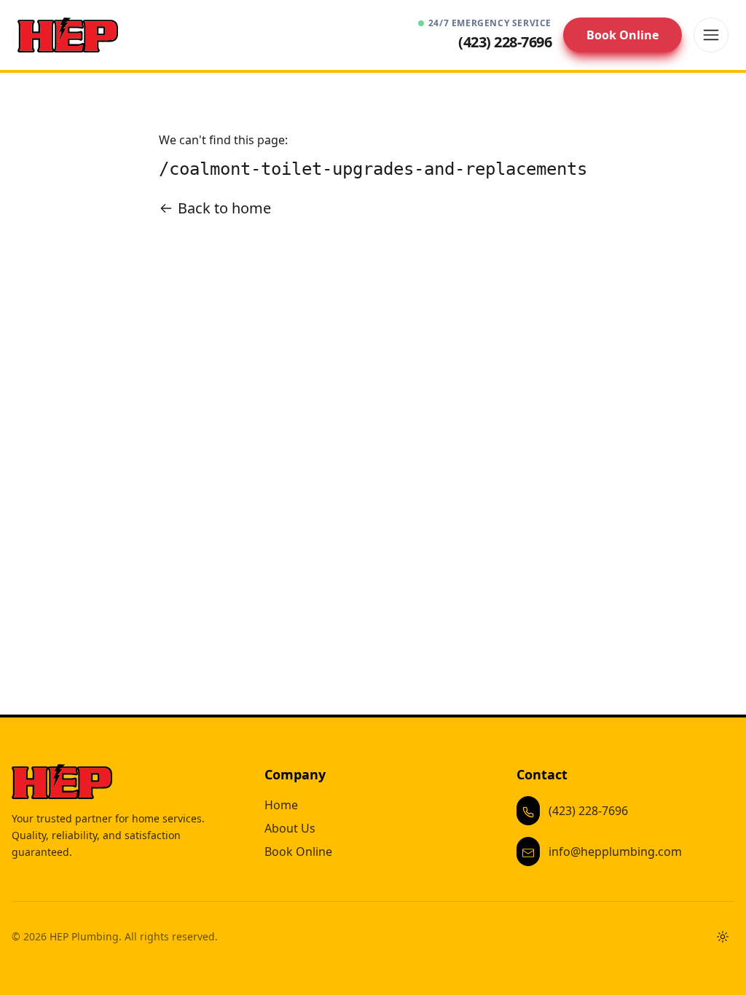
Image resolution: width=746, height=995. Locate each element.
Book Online (622, 35)
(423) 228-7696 (588, 811)
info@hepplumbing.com (615, 851)
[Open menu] (711, 34)
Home (281, 805)
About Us (289, 828)
